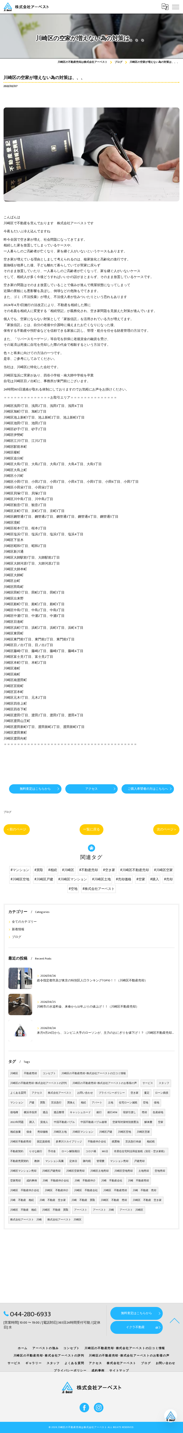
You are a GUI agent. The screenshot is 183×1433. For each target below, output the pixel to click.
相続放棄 (15, 1132)
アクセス (37, 1093)
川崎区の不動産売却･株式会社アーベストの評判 (38, 1083)
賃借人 (44, 1122)
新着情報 (18, 929)
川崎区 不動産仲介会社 (24, 1190)
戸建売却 (139, 1161)
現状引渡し (129, 1112)
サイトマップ (119, 1370)
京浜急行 (56, 1103)
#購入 (154, 879)
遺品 (45, 1112)
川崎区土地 (60, 1132)
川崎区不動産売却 (20, 1142)
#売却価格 (123, 879)
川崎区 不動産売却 (115, 1190)
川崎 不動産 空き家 (53, 1200)
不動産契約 (16, 1151)
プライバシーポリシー (112, 1093)
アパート (97, 1103)
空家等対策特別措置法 (125, 1122)
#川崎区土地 (101, 879)
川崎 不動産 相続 (22, 1200)
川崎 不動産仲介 (85, 1181)
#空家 (140, 879)
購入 (32, 1122)
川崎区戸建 (105, 1132)
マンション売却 (119, 1161)
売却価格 (42, 1132)
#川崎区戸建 (43, 879)
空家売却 (15, 1181)
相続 (83, 1103)
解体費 (148, 1122)
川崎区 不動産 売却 (114, 1200)
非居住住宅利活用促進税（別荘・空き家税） (140, 1151)
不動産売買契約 (19, 1161)
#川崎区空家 (163, 870)
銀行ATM (112, 1112)
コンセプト (49, 1073)
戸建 (31, 1103)
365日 (105, 1151)
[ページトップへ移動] (174, 1320)
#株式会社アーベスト (98, 889)
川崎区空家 (143, 1132)
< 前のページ (16, 829)
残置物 (116, 1142)
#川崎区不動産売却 (134, 870)
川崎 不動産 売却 (144, 1190)
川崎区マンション (82, 1132)
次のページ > (166, 829)
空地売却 (160, 1171)
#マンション (19, 870)
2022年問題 (17, 1122)
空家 (160, 1122)
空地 (145, 1103)
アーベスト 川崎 (103, 1210)
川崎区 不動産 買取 (55, 1210)
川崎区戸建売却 (51, 1171)
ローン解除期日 (70, 1151)
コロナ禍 (91, 1151)
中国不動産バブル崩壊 (94, 1122)
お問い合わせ (85, 1093)
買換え (71, 1103)
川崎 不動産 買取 (83, 1200)
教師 (37, 1161)
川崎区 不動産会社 (86, 1190)
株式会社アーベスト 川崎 (26, 1220)
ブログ (7, 812)
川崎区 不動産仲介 (56, 1190)
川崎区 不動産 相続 (23, 1210)
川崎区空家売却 (75, 1171)
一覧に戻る (91, 829)
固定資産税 (43, 1142)
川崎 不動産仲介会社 (56, 1181)
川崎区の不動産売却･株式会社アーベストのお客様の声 (104, 1083)
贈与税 (87, 1161)
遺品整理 (59, 1112)
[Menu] (175, 6)
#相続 (52, 870)
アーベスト (80, 1210)
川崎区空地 (124, 1132)
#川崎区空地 (19, 879)
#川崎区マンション (72, 879)
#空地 (73, 889)
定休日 (73, 1161)
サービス (147, 1083)
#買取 (38, 870)
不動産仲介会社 (97, 1142)
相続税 (151, 1142)
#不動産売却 (88, 870)
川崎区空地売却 (123, 1171)
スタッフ (164, 1083)
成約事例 (31, 1181)
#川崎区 (68, 870)
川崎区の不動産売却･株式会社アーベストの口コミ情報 (93, 1073)
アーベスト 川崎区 (131, 1210)
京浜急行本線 (133, 1142)
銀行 (99, 1112)
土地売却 (143, 1171)
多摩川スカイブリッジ (69, 1142)
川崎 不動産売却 (138, 1181)
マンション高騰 (54, 1161)
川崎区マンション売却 (23, 1171)
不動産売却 (30, 1073)
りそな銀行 (35, 1151)
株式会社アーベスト (59, 1093)
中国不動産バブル (64, 1122)
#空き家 (109, 870)
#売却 (168, 879)
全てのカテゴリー (24, 921)
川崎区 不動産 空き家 (147, 1200)
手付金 (52, 1151)
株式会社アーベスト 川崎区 (64, 1220)
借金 (29, 1132)
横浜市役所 (30, 1112)
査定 (146, 1093)
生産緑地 (158, 1112)
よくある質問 (18, 1093)
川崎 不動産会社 (111, 1181)
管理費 (100, 1161)
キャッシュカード (80, 1112)
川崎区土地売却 (99, 1171)
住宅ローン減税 (128, 1103)
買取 (42, 1103)
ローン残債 (161, 1093)
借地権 (14, 1112)
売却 (144, 1112)
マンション (16, 1103)
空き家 (134, 1093)
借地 (156, 1103)
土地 (110, 1103)
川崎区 (14, 1073)
